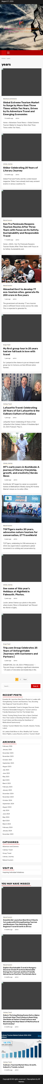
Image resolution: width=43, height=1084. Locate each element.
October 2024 (7, 800)
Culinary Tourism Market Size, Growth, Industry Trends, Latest (19, 1066)
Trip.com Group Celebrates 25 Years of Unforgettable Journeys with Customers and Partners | (20, 652)
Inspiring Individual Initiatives (13, 872)
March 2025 (7, 783)
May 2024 (6, 817)
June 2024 (6, 814)
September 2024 (8, 804)
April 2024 (6, 821)
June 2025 (6, 773)
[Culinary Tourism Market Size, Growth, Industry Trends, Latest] (21, 1045)
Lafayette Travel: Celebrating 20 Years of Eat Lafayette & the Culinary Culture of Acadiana (21, 410)
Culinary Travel (7, 404)
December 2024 (8, 794)
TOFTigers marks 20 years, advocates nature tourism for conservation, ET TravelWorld (20, 532)
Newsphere (31, 1079)
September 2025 (8, 763)
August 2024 (7, 807)
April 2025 (6, 780)
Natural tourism (7, 220)
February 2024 (7, 827)
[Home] (4, 52)
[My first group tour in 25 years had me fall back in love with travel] (21, 328)
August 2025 (7, 766)
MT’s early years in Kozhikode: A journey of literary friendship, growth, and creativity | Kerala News (21, 471)
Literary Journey (7, 164)
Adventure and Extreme (10, 99)
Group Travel (6, 345)
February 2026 (7, 746)
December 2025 (8, 753)
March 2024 (7, 824)
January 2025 (7, 790)
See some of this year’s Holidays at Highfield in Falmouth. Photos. (16, 591)
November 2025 (8, 756)
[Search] (40, 53)
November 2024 (8, 797)
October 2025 (7, 760)
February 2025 (7, 787)
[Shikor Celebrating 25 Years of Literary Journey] (21, 147)
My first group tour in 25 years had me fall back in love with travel (20, 351)
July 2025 (6, 770)
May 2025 (6, 777)
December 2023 (8, 834)
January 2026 (7, 750)
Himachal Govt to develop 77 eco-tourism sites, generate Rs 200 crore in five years (21, 292)
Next (25, 679)
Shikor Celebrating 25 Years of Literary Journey (20, 169)
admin (17, 118)
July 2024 (6, 810)
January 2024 (7, 831)
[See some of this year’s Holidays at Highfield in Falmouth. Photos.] (21, 568)
